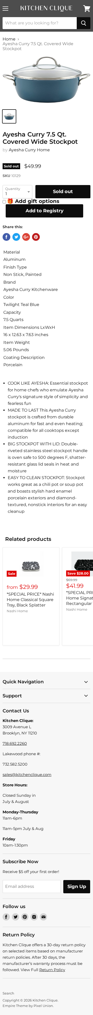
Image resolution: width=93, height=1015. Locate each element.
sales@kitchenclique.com (27, 774)
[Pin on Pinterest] (36, 237)
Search (8, 993)
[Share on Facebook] (6, 237)
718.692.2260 (15, 743)
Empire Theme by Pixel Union (28, 1006)
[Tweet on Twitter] (16, 237)
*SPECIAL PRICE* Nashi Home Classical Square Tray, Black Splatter (30, 600)
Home (9, 39)
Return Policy (52, 969)
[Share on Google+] (26, 237)
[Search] (83, 23)
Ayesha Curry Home (29, 149)
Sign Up (76, 886)
